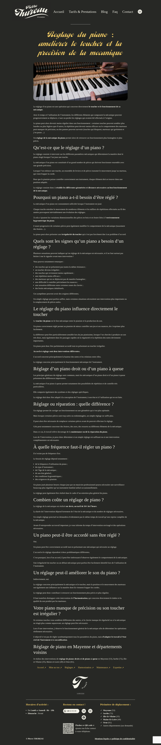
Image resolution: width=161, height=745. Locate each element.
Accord (36, 351)
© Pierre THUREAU (35, 739)
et (119, 739)
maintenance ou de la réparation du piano (89, 432)
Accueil (58, 12)
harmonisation (81, 598)
